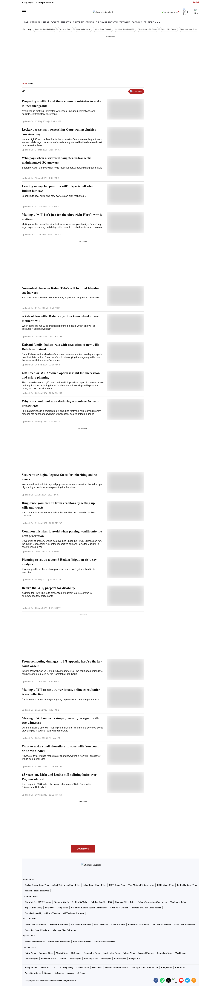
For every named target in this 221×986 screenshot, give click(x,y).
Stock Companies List (35, 941)
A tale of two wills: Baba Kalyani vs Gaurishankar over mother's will (61, 318)
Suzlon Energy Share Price (37, 885)
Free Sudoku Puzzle (82, 941)
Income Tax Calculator (35, 924)
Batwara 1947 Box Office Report (146, 907)
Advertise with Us (33, 972)
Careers (70, 972)
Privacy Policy (66, 967)
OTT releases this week (73, 913)
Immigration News (111, 953)
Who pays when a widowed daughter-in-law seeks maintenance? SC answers (56, 160)
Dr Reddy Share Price (187, 885)
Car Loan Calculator (161, 924)
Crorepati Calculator (58, 924)
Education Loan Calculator (37, 930)
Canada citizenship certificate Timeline (42, 913)
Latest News (30, 953)
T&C (54, 967)
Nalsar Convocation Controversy (152, 902)
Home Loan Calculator (184, 924)
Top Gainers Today (33, 907)
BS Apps (81, 972)
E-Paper (55, 22)
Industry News (31, 958)
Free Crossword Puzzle (104, 941)
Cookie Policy (83, 967)
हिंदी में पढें (196, 2)
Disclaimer (97, 967)
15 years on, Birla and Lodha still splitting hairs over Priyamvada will (59, 776)
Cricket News (129, 953)
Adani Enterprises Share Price (66, 885)
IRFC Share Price (117, 885)
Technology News (164, 953)
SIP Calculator (118, 924)
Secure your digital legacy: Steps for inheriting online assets (59, 476)
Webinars (125, 22)
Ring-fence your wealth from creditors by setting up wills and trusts (58, 505)
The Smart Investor (107, 22)
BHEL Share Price (165, 885)
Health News (75, 958)
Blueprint (78, 22)
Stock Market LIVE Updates (38, 902)
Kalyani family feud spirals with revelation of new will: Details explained (60, 346)
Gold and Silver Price (125, 902)
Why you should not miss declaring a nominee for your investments (60, 403)
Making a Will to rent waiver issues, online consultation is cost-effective (61, 691)
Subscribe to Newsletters (59, 941)
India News (106, 958)
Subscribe (59, 972)
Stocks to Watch (61, 902)
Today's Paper (31, 967)
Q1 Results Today (80, 902)
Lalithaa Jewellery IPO (124, 29)
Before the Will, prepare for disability (48, 588)
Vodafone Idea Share (189, 29)
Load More (83, 848)
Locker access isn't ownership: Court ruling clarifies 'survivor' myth (59, 131)
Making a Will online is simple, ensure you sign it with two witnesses (60, 720)
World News (180, 953)
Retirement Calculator (138, 924)
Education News (48, 958)
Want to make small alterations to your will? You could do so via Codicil (60, 748)
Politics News (120, 958)
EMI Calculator (101, 924)
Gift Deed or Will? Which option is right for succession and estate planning (61, 375)
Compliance (166, 967)
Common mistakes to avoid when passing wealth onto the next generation (62, 533)
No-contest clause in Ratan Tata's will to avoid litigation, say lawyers (61, 290)
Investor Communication (116, 967)
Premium (35, 22)
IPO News (75, 953)
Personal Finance (145, 953)
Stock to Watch (65, 29)
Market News (62, 953)
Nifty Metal (62, 907)
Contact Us (180, 967)
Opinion (90, 22)
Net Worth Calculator (81, 924)
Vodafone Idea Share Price (37, 890)
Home (26, 22)
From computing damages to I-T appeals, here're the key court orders (62, 663)
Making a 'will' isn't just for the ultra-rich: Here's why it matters (62, 216)
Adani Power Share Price (94, 885)
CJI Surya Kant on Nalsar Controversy (89, 907)
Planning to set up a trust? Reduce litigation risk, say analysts (59, 561)
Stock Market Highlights (45, 29)
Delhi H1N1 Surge (168, 29)
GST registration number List (144, 967)
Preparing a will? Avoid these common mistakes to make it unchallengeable (61, 103)
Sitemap (48, 972)
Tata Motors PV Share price (141, 885)
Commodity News (91, 953)
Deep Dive (49, 907)
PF (145, 22)
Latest (45, 22)
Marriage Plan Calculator (64, 930)
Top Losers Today (178, 902)
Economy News (91, 958)
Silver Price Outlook (102, 29)
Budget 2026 (134, 958)
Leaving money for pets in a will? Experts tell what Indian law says (58, 188)
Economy (137, 22)
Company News (46, 953)
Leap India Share (83, 29)
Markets (66, 22)
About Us (45, 967)
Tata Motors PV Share (147, 29)
